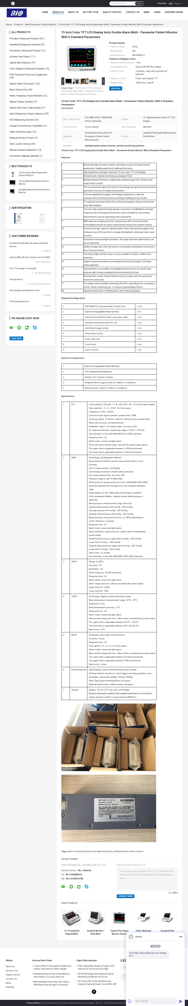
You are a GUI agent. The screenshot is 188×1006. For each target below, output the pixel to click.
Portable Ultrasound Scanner (24, 38)
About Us (73, 12)
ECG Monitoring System (22, 119)
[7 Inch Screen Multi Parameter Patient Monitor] (12, 174)
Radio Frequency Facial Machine (26, 95)
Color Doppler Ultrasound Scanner (27, 68)
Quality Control (112, 12)
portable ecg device (103, 851)
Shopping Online (174, 12)
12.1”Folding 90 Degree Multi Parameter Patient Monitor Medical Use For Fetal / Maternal (72, 932)
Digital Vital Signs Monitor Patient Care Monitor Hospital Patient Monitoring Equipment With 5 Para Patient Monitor (119, 932)
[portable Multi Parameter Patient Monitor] (12, 191)
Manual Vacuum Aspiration (23, 149)
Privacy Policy (33, 1003)
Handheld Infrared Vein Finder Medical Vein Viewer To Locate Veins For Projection (52, 976)
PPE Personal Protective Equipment (28, 74)
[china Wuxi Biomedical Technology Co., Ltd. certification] (18, 218)
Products (58, 12)
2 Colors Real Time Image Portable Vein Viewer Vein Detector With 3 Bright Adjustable (52, 968)
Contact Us (132, 12)
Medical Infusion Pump (21, 137)
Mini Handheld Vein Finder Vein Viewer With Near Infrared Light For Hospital (52, 983)
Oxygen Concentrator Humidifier (26, 125)
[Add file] (130, 1001)
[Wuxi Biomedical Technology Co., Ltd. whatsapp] (21, 327)
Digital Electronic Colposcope (25, 107)
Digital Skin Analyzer (20, 62)
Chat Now (162, 3)
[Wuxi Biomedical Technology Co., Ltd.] (17, 13)
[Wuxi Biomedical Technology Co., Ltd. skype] (36, 327)
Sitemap (10, 987)
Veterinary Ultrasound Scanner (25, 50)
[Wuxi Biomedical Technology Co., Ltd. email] (13, 327)
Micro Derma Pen (18, 89)
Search (139, 3)
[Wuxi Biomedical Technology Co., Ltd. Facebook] (13, 3)
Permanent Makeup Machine (24, 156)
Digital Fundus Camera (21, 101)
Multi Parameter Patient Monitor (40, 24)
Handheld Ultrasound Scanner (25, 44)
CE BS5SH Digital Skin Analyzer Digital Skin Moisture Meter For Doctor (96, 975)
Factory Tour (90, 12)
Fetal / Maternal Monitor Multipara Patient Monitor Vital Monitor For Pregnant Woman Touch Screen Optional (143, 932)
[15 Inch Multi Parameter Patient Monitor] (12, 182)
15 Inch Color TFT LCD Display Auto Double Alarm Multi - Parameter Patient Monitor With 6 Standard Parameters (82, 91)
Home (45, 12)
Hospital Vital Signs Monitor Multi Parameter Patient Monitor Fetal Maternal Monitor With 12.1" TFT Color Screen (167, 932)
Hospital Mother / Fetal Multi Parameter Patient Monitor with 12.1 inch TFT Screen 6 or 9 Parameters (95, 932)
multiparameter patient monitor (128, 851)
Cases (157, 12)
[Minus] (180, 936)
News (146, 12)
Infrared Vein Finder (20, 56)
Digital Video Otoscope (22, 83)
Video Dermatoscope (21, 131)
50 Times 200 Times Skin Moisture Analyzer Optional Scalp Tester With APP (97, 982)
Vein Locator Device (20, 143)
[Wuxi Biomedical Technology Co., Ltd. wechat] (28, 327)
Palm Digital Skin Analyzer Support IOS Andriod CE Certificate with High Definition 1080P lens (96, 968)
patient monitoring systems (79, 851)
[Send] (180, 1001)
